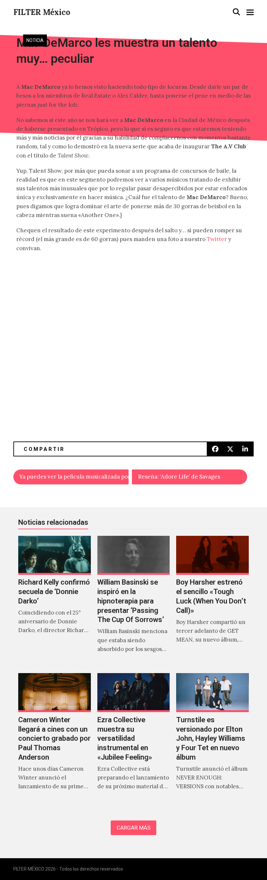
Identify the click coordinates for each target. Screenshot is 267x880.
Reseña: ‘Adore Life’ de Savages (179, 476)
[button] (236, 11)
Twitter (216, 239)
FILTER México (41, 12)
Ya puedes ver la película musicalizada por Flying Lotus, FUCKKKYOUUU (74, 476)
